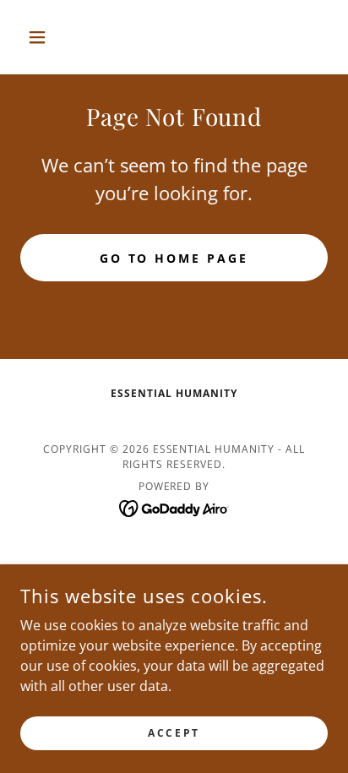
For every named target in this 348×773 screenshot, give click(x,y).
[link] (174, 507)
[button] (43, 37)
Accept (173, 733)
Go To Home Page (174, 258)
